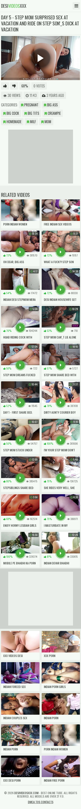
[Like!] (5, 86)
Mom (47, 121)
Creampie (54, 113)
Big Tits (33, 113)
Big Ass (52, 104)
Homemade (13, 121)
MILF (32, 121)
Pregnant (30, 104)
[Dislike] (14, 86)
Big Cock (12, 113)
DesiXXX (13, 6)
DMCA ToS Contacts (40, 802)
